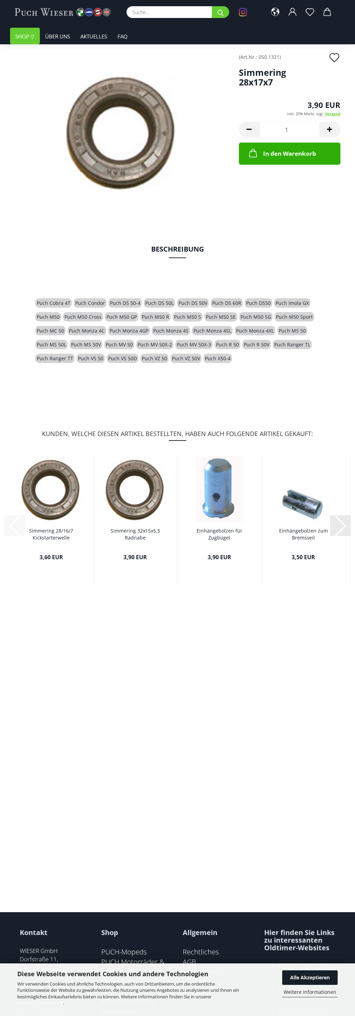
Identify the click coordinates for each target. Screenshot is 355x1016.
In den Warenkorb (289, 153)
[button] (275, 12)
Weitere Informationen (310, 992)
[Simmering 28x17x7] (121, 132)
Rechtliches (201, 951)
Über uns (57, 36)
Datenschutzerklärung (40, 1003)
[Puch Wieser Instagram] (248, 12)
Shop (23, 36)
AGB (189, 962)
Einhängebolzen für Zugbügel (219, 534)
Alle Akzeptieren (310, 977)
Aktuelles (93, 36)
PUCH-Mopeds (124, 951)
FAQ (123, 36)
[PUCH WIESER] (65, 12)
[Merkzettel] (310, 12)
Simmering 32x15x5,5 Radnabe (135, 534)
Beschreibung (177, 249)
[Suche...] (220, 12)
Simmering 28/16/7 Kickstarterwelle (51, 534)
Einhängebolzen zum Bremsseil (303, 534)
